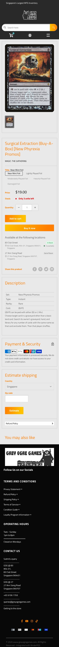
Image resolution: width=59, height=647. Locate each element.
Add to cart (15, 218)
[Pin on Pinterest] (40, 269)
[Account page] (30, 35)
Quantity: (9, 207)
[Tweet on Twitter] (46, 269)
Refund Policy (12, 423)
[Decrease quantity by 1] (19, 207)
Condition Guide (11, 509)
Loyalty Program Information (16, 514)
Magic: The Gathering (16, 161)
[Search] (53, 27)
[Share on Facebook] (35, 269)
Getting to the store (12, 608)
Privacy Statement (12, 489)
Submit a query (10, 558)
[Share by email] (52, 269)
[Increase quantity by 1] (35, 207)
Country (8, 381)
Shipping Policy (10, 499)
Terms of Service (11, 504)
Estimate (14, 410)
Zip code (9, 393)
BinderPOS (35, 645)
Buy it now (29, 228)
